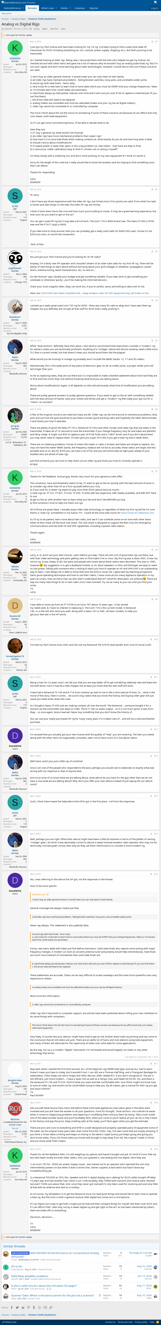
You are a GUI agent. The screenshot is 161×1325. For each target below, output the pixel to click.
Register (93, 8)
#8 (156, 549)
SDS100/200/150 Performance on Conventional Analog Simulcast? (55, 1255)
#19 (156, 1149)
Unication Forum (45, 1269)
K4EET (14, 1288)
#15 (156, 833)
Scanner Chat (34, 1298)
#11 (156, 677)
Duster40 (15, 615)
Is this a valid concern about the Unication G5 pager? (44, 1285)
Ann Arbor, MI (21, 72)
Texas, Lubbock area (18, 632)
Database (80, 8)
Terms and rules (125, 1322)
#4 (156, 300)
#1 (156, 41)
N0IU (15, 357)
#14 (156, 796)
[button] (23, 8)
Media (64, 8)
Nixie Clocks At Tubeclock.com (137, 512)
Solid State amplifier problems (29, 1276)
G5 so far (16, 1266)
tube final (54, 28)
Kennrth (14, 1279)
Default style (10, 1322)
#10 (156, 639)
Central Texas (21, 1094)
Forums (32, 8)
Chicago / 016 (21, 282)
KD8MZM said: (38, 894)
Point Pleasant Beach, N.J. (16, 1142)
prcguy (15, 425)
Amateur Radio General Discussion (46, 1279)
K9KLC (149, 1288)
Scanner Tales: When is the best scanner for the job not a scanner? (52, 1295)
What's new (47, 8)
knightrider (15, 1080)
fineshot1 (15, 316)
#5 (156, 340)
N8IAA (15, 566)
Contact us (110, 1322)
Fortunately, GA (20, 580)
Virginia (23, 220)
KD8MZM (8, 28)
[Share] (152, 42)
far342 (14, 1259)
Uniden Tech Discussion (50, 1259)
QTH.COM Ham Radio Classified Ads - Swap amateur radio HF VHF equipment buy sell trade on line (95, 293)
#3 (156, 251)
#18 (156, 1102)
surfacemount (17, 1269)
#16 (156, 874)
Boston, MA (22, 670)
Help (152, 1322)
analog (36, 28)
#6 (156, 409)
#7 (156, 471)
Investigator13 (15, 656)
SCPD (15, 206)
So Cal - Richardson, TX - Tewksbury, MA (16, 443)
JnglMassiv (15, 268)
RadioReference (12, 8)
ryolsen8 (148, 1269)
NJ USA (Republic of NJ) (17, 333)
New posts (6, 13)
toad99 (149, 1255)
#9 (156, 599)
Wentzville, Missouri (18, 373)
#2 (156, 189)
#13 (156, 755)
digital (44, 28)
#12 (156, 729)
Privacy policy (141, 1322)
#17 (156, 1063)
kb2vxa (15, 1119)
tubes (63, 28)
